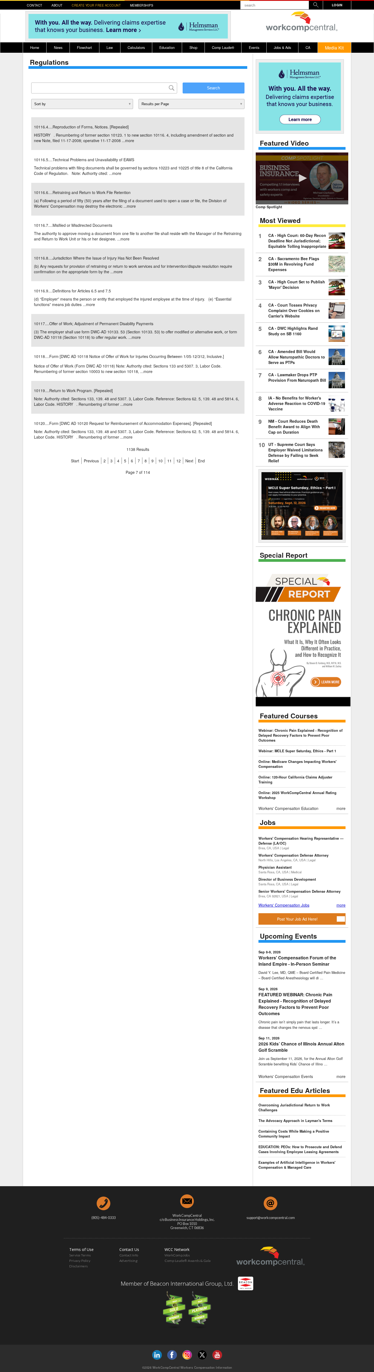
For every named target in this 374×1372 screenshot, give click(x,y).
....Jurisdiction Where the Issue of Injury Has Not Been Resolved (96, 258)
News (58, 47)
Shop (193, 47)
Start (75, 460)
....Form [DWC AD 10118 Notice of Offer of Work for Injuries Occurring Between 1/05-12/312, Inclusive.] (129, 356)
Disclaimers (78, 1266)
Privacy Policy (79, 1261)
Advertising (128, 1261)
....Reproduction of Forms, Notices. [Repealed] (81, 127)
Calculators (136, 47)
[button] (302, 178)
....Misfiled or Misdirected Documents (73, 225)
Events (254, 47)
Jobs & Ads (282, 47)
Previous (91, 460)
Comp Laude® (223, 47)
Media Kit (334, 47)
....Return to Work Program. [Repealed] (73, 390)
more (129, 140)
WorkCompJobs (177, 1255)
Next (189, 460)
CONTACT (34, 5)
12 (178, 460)
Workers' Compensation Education (288, 808)
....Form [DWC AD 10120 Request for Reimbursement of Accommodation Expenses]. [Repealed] (123, 423)
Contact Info (128, 1255)
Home (34, 47)
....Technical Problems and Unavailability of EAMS (84, 159)
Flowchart (84, 47)
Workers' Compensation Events (285, 1076)
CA (308, 47)
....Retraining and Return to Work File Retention (82, 192)
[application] (302, 178)
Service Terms (80, 1255)
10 (160, 460)
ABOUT (57, 5)
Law (110, 47)
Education (167, 47)
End (201, 460)
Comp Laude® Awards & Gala (188, 1261)
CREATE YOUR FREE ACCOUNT (96, 5)
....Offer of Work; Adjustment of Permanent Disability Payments (93, 323)
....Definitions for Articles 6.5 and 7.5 (72, 290)
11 (169, 460)
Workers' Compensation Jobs (283, 905)
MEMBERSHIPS (141, 5)
